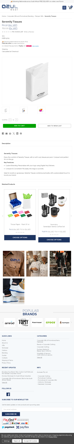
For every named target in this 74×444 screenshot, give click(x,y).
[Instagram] (12, 394)
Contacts (4, 358)
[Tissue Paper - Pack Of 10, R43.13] (20, 205)
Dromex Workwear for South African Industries (16, 376)
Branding (5, 353)
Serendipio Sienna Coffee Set (54, 227)
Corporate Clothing (43, 347)
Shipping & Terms (7, 360)
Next (71, 216)
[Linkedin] (17, 133)
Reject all (17, 441)
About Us (5, 343)
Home (4, 340)
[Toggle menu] (64, 8)
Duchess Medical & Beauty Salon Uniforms (44, 350)
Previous (2, 216)
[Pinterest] (21, 133)
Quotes (4, 355)
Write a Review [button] (29, 32)
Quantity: (5, 119)
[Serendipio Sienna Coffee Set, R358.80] (54, 205)
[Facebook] (3, 133)
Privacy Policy (6, 363)
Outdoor (4, 350)
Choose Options (20, 237)
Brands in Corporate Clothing (46, 344)
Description (6, 143)
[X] (14, 133)
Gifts (3, 345)
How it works (35, 46)
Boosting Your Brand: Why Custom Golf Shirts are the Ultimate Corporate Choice (17, 372)
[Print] (10, 133)
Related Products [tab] (8, 184)
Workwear (5, 348)
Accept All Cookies (30, 441)
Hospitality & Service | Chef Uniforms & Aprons (44, 354)
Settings (7, 441)
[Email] (6, 133)
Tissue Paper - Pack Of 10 (20, 224)
